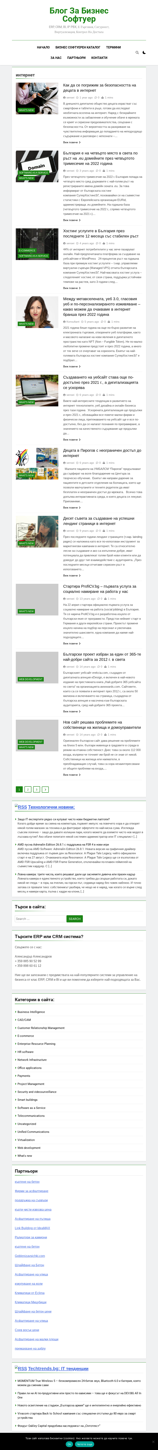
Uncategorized (27, 1124)
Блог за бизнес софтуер (79, 14)
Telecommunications (31, 1116)
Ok (69, 1444)
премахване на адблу (30, 1348)
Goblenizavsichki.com (30, 1256)
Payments (24, 1076)
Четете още (84, 1444)
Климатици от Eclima (30, 1293)
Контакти (99, 57)
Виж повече (70, 142)
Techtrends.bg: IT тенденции (58, 1368)
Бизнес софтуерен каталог (77, 47)
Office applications (30, 1068)
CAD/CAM (24, 1020)
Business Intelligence (31, 1012)
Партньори (76, 57)
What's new (26, 110)
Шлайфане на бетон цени (33, 1311)
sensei (70, 97)
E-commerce (27, 250)
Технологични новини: (51, 806)
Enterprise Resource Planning (36, 1044)
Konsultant (72, 321)
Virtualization (26, 1140)
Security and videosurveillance (37, 1092)
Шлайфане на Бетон (29, 1265)
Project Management (31, 1084)
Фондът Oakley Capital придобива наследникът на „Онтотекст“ (59, 1426)
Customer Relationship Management (41, 1028)
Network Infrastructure (32, 1060)
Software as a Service (33, 172)
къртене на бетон (27, 1181)
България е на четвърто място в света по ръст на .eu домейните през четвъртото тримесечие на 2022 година (100, 158)
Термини (113, 47)
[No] (153, 1442)
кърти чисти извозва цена (33, 1209)
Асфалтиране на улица (31, 1274)
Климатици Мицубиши (30, 1302)
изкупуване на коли (29, 1283)
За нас (55, 57)
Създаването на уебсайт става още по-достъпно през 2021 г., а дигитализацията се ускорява (100, 382)
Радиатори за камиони (31, 1237)
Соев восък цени (27, 1330)
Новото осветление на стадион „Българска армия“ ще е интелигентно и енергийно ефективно (79, 1405)
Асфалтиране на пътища (32, 1218)
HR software (26, 1052)
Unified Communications (33, 1132)
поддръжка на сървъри (31, 1200)
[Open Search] (137, 52)
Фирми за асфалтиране (31, 1191)
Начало (43, 47)
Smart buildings (28, 1100)
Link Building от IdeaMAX (32, 1228)
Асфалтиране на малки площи (36, 1339)
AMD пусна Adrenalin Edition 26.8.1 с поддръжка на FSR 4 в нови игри (63, 844)
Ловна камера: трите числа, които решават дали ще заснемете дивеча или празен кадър (76, 874)
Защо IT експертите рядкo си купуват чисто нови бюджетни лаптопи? (64, 819)
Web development (30, 679)
